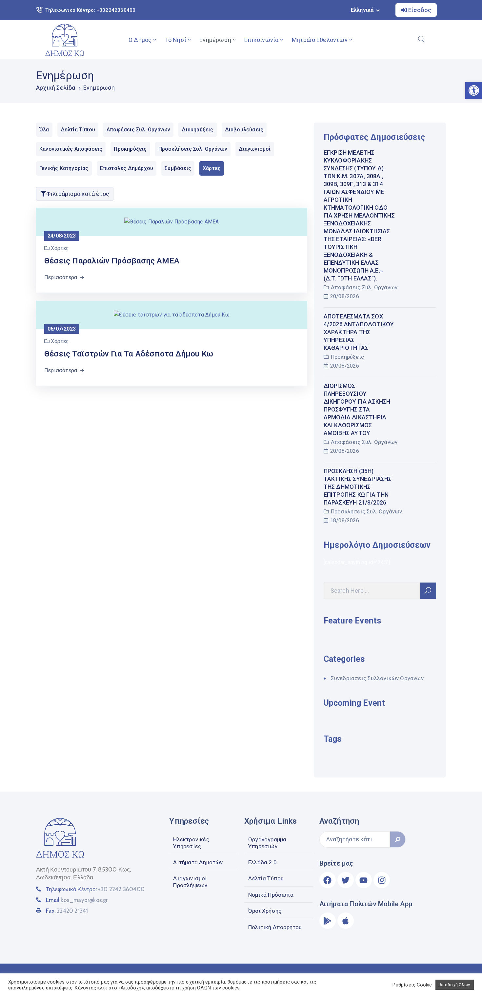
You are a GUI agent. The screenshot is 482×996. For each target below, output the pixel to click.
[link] (64, 40)
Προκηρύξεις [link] (347, 357)
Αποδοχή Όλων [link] (454, 984)
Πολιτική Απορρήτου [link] (275, 927)
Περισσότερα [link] (60, 277)
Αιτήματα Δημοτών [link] (198, 862)
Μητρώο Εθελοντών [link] (320, 39)
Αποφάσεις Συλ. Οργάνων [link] (364, 287)
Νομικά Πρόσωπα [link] (270, 894)
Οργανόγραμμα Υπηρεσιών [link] (267, 842)
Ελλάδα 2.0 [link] (262, 862)
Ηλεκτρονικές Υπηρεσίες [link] (191, 842)
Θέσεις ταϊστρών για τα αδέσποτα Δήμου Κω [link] (128, 353)
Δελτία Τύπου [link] (266, 878)
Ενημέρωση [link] (215, 39)
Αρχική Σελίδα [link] (55, 87)
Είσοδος (419, 10)
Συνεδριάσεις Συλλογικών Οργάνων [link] (377, 678)
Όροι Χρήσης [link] (264, 911)
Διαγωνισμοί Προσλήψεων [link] (190, 881)
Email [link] (77, 900)
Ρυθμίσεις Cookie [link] (412, 985)
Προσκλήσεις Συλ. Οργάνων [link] (366, 511)
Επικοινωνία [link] (261, 39)
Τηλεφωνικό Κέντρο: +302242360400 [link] (90, 10)
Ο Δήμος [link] (140, 39)
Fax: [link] (67, 911)
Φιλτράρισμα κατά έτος (77, 193)
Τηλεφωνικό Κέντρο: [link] (95, 889)
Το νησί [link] (175, 39)
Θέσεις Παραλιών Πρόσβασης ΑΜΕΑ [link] (111, 260)
